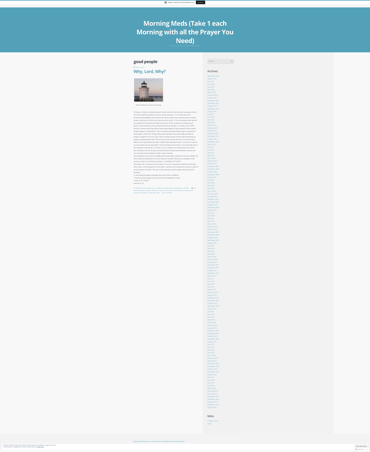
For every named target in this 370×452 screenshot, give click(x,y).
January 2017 (212, 295)
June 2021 (210, 150)
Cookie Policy (40, 447)
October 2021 (212, 139)
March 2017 (211, 290)
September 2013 (213, 405)
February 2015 (212, 358)
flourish (162, 190)
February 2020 (212, 194)
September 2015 (213, 339)
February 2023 (212, 95)
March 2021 (211, 158)
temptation (144, 193)
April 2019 (211, 221)
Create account (212, 421)
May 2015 (210, 350)
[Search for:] (220, 61)
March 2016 (211, 322)
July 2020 (210, 180)
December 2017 (213, 265)
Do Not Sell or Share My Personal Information (168, 441)
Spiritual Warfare (178, 188)
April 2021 (211, 155)
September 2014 (213, 372)
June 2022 (210, 117)
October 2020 (212, 172)
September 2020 (213, 175)
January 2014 (212, 394)
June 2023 (210, 84)
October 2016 (212, 303)
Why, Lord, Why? (150, 71)
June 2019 (210, 216)
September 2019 (213, 207)
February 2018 (212, 259)
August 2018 (211, 243)
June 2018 (210, 248)
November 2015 (213, 333)
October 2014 (212, 369)
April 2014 (211, 386)
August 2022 (211, 111)
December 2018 (213, 232)
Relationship (168, 188)
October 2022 (212, 106)
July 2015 (210, 344)
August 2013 (211, 407)
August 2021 (211, 144)
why (154, 193)
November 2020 (213, 169)
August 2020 (211, 177)
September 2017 (213, 273)
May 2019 (210, 218)
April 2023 (211, 90)
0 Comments (168, 193)
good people (169, 190)
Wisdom (186, 188)
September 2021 (213, 142)
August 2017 (211, 276)
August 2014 (211, 375)
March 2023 (211, 92)
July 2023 (210, 81)
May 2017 (210, 284)
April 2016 (211, 320)
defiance (148, 190)
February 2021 (212, 161)
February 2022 (212, 128)
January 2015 (212, 361)
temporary (137, 193)
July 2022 (210, 114)
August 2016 (211, 309)
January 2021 (212, 164)
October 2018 (212, 238)
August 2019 (211, 210)
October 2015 (212, 336)
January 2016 (212, 328)
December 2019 (213, 199)
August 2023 (211, 79)
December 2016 (213, 298)
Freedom (149, 188)
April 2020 (211, 188)
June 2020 (210, 183)
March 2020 (211, 191)
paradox (187, 190)
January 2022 (212, 131)
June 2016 (210, 314)
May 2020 (210, 186)
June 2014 (210, 380)
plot (192, 190)
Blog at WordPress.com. (141, 441)
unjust (150, 193)
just (183, 190)
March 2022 (211, 125)
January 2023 (212, 98)
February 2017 (212, 292)
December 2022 (213, 101)
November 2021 (213, 136)
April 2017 (211, 287)
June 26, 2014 (140, 67)
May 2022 (210, 120)
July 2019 (210, 213)
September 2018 (213, 240)
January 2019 (212, 229)
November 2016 (213, 301)
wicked (158, 193)
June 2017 (210, 281)
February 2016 (212, 325)
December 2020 (213, 166)
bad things (142, 190)
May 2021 (210, 153)
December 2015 (213, 331)
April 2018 (211, 254)
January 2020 (212, 196)
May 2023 (210, 87)
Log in (209, 424)
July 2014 (210, 377)
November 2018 (213, 235)
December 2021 (213, 133)
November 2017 (213, 268)
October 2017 (212, 270)
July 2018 (210, 246)
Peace (162, 188)
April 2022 (211, 122)
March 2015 (211, 355)
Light (158, 188)
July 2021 (210, 147)
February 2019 (212, 227)
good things (177, 190)
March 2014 (211, 388)
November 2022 (213, 103)
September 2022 (213, 109)
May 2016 (210, 317)
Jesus (154, 188)
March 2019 (211, 224)
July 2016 (210, 311)
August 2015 (211, 342)
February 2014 (212, 391)
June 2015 (210, 347)
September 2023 (213, 76)
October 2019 (212, 205)
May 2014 (210, 383)
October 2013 (212, 402)
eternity (154, 190)
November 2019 (213, 202)
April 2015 (211, 353)
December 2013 (213, 396)
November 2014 (213, 366)
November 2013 (213, 399)
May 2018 (210, 251)
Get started (200, 2)
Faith (144, 188)
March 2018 (211, 257)
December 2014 (213, 364)
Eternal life (139, 188)
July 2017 (210, 279)
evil (158, 190)
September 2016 (213, 306)
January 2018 (212, 262)
